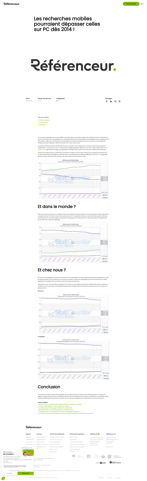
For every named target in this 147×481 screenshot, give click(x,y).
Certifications (30, 439)
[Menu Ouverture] (142, 3)
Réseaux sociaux (42, 444)
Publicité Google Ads (56, 439)
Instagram (118, 478)
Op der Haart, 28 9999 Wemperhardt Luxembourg (112, 439)
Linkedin (109, 478)
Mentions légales (40, 477)
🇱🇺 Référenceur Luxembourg (59, 470)
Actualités (29, 444)
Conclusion (42, 125)
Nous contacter (131, 4)
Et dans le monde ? (44, 120)
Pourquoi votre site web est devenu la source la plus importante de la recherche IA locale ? (66, 413)
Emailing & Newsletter (56, 447)
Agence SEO (53, 449)
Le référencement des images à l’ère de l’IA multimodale (55, 408)
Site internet (40, 442)
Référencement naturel (57, 437)
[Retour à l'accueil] (12, 4)
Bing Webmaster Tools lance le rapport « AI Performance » (56, 410)
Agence (28, 437)
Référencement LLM (41, 448)
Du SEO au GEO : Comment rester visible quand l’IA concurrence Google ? (60, 404)
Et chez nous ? (43, 122)
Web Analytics (74, 437)
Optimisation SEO (42, 437)
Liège (97, 441)
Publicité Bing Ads (55, 442)
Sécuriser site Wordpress (77, 444)
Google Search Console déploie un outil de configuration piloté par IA (60, 411)
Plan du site (53, 452)
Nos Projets (29, 442)
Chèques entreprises (76, 442)
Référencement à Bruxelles (75, 450)
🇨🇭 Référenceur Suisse (73, 470)
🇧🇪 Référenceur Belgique (45, 470)
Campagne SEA (41, 439)
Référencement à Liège (77, 447)
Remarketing (73, 439)
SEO (57, 101)
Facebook (101, 478)
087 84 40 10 (93, 445)
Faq (27, 449)
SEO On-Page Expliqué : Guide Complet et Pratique (54, 406)
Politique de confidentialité (51, 477)
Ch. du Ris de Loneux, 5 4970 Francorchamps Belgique (97, 439)
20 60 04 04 (109, 447)
